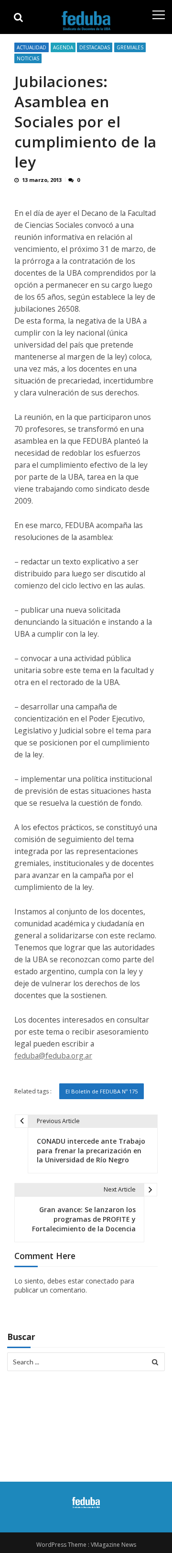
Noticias (28, 58)
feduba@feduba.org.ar (53, 1055)
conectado (102, 1280)
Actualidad (31, 47)
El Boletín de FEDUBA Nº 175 (101, 1091)
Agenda (63, 47)
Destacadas (94, 47)
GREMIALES (130, 47)
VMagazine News (113, 1545)
